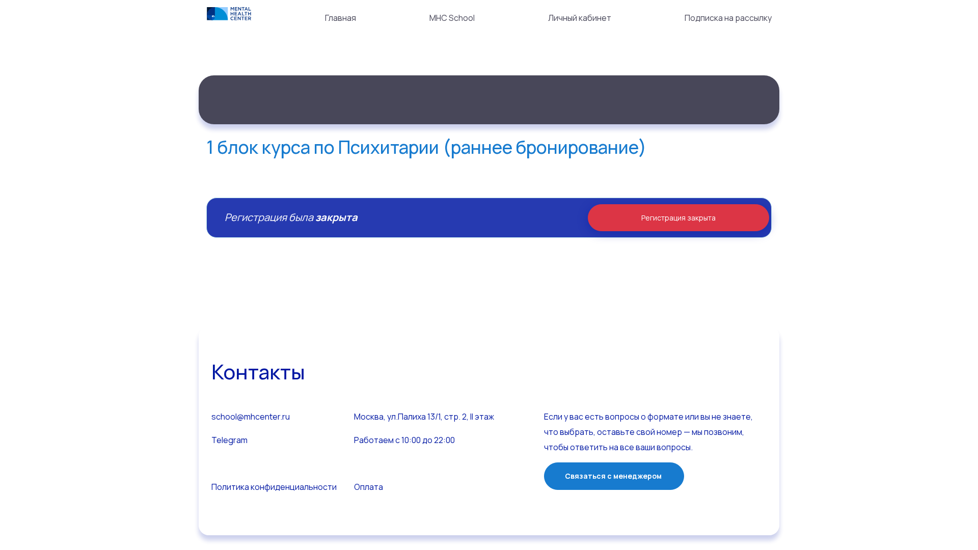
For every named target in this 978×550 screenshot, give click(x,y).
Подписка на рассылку (728, 17)
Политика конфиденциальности (274, 486)
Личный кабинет (579, 17)
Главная (340, 17)
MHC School (452, 17)
